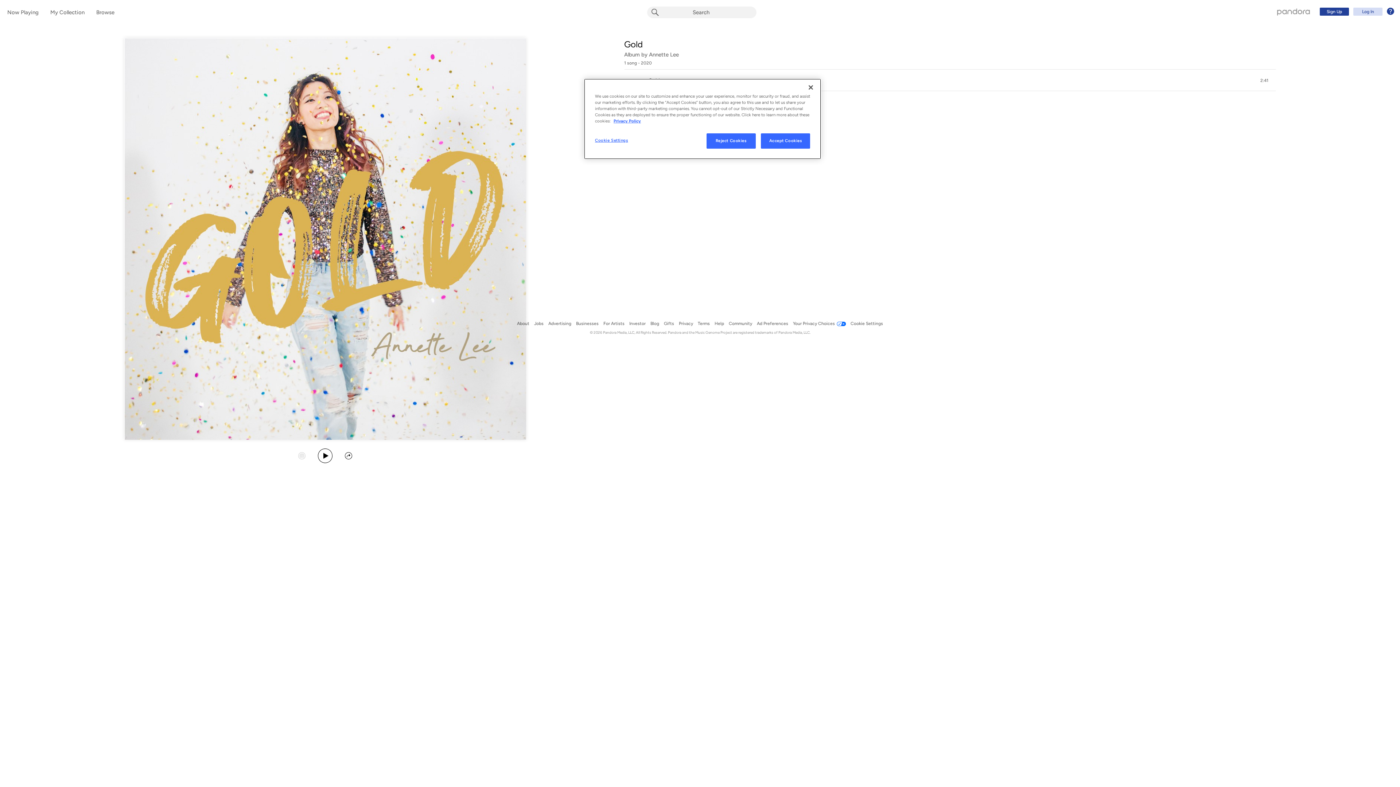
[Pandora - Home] (1293, 11)
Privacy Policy (627, 121)
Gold (633, 44)
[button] (950, 80)
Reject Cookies (731, 140)
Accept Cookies (785, 140)
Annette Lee (664, 54)
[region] (702, 119)
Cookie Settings (611, 140)
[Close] (811, 87)
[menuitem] (1356, 11)
